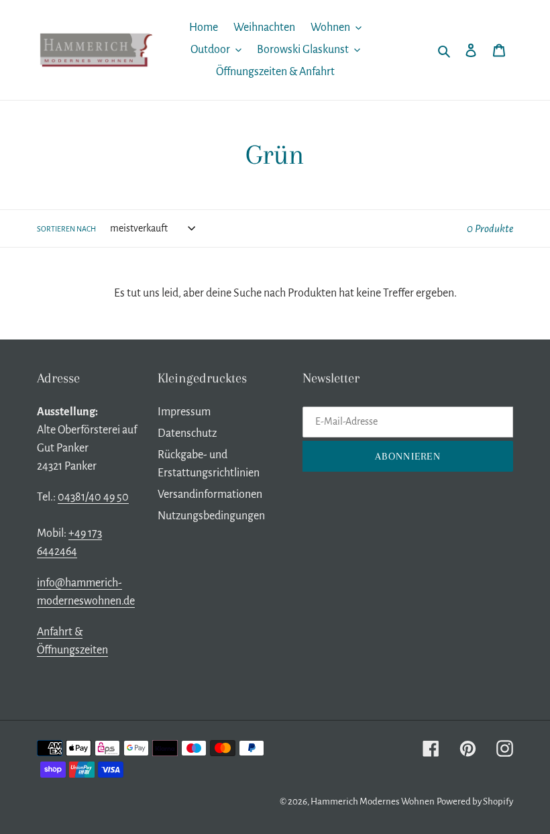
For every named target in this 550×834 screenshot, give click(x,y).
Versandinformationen (210, 494)
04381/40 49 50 (93, 497)
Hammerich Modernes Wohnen (373, 801)
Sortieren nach (66, 229)
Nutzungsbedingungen (211, 516)
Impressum (184, 412)
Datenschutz (187, 433)
